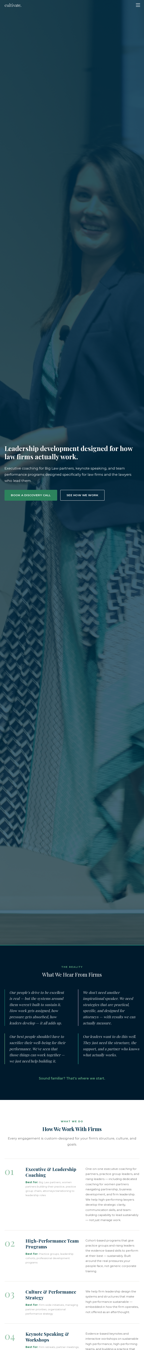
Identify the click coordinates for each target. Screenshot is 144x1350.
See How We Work (82, 495)
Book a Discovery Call (31, 495)
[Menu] (138, 5)
